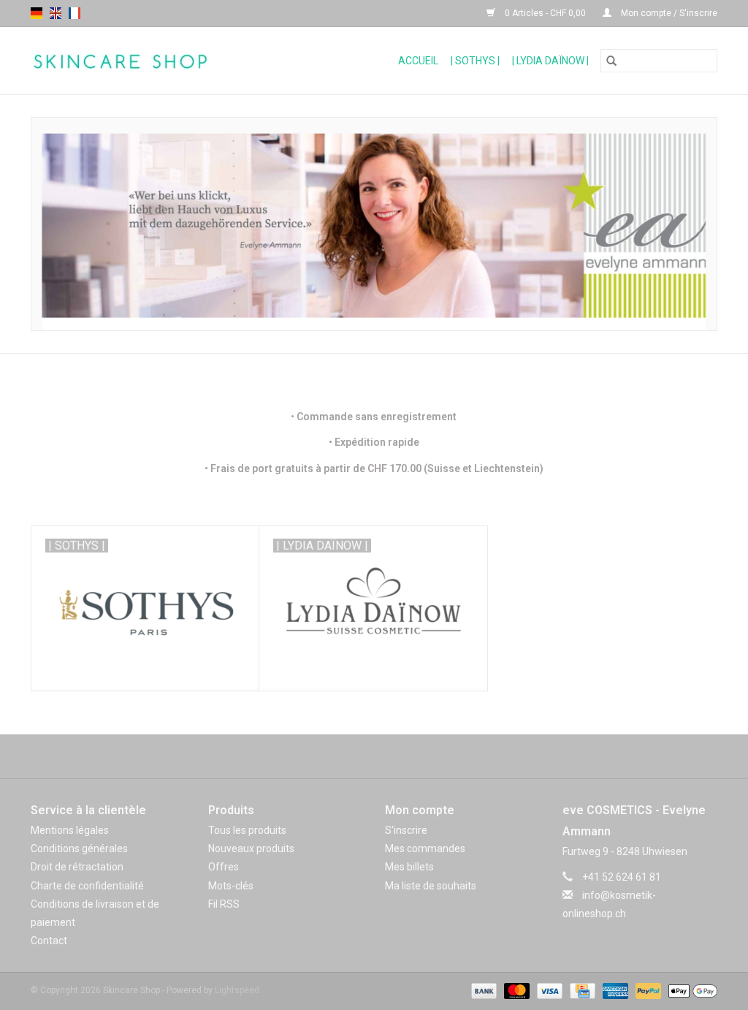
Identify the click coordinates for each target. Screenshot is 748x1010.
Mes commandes (425, 848)
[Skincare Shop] (153, 61)
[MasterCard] (515, 990)
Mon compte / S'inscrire (668, 13)
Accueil (418, 61)
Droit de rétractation (77, 867)
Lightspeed (237, 990)
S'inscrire (406, 830)
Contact (49, 940)
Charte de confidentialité (87, 886)
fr (74, 13)
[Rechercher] (611, 60)
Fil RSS (224, 904)
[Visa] (548, 990)
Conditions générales (79, 848)
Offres (223, 867)
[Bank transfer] (482, 990)
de (36, 13)
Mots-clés (230, 886)
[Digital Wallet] (690, 990)
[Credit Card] (581, 990)
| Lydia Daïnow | (550, 61)
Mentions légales (70, 830)
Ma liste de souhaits (430, 886)
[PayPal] (646, 990)
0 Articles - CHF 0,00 (545, 13)
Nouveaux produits (251, 848)
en (55, 13)
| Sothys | (475, 61)
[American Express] (614, 990)
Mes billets (409, 867)
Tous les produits (247, 830)
